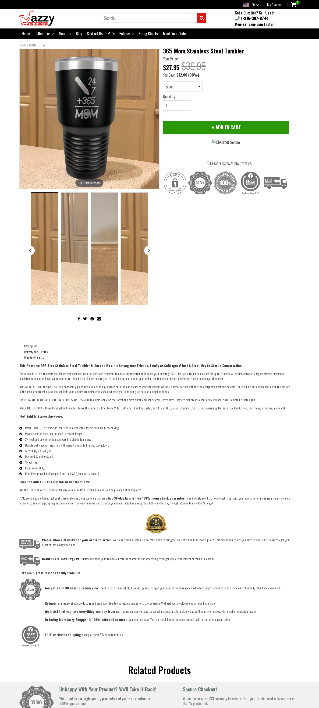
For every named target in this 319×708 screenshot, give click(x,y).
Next (148, 250)
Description (30, 345)
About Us (64, 33)
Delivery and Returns (36, 351)
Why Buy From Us (34, 357)
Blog (79, 33)
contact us (85, 603)
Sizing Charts (148, 33)
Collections (43, 33)
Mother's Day (37, 45)
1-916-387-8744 (254, 18)
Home (26, 33)
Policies (125, 33)
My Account (275, 4)
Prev (30, 250)
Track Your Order (175, 33)
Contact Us (95, 33)
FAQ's (111, 33)
